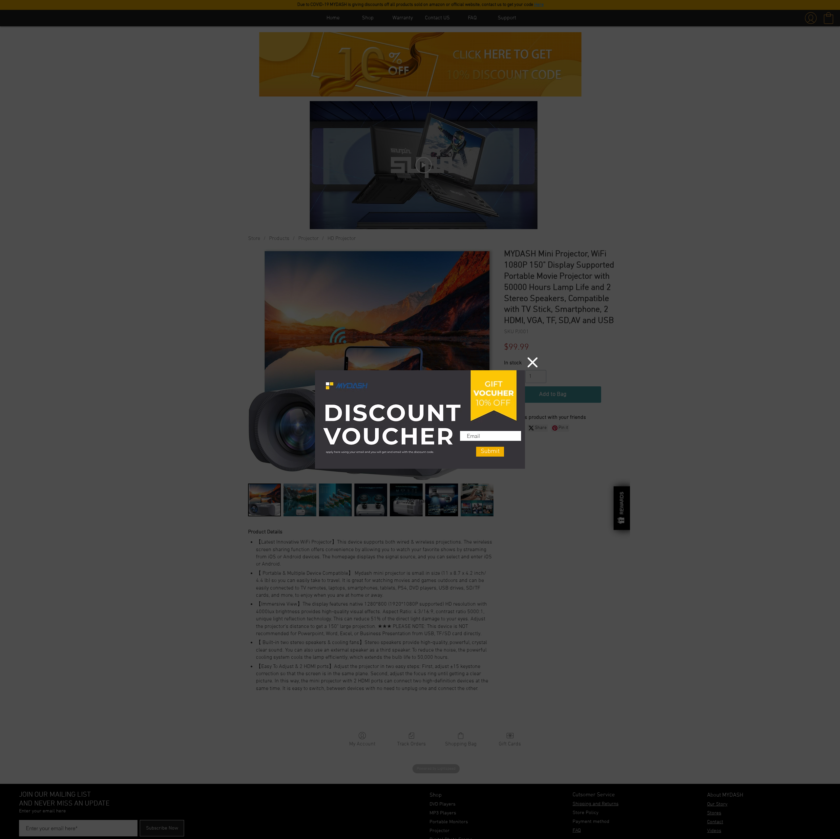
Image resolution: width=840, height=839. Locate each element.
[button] (532, 362)
